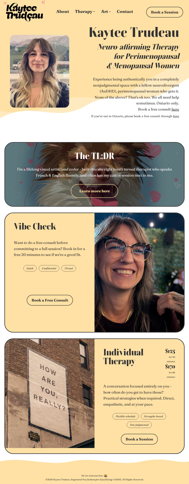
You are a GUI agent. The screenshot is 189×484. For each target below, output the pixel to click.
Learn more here (94, 191)
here (175, 109)
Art (104, 11)
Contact (125, 11)
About (62, 11)
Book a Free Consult (50, 300)
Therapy (83, 11)
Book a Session (164, 12)
